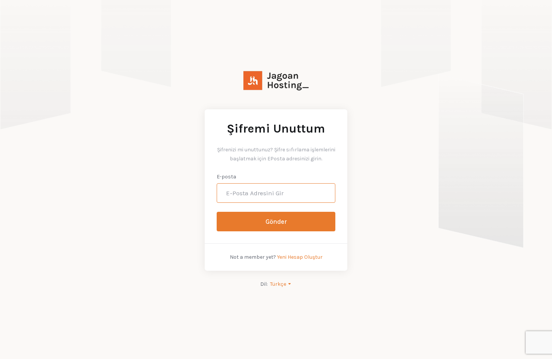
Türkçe (278, 284)
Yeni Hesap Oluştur (300, 257)
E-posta (226, 176)
